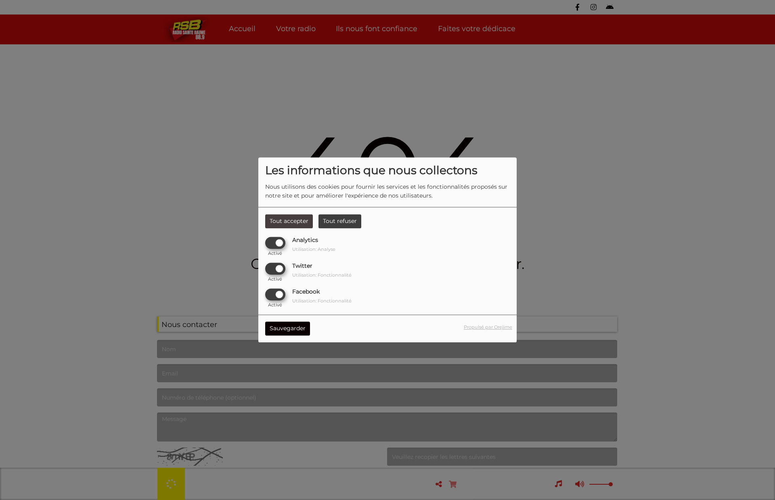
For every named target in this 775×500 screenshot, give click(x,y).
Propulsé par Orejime (488, 327)
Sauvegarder (288, 328)
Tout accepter (289, 221)
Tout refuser (340, 221)
